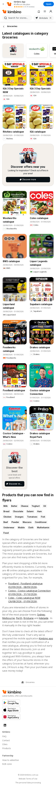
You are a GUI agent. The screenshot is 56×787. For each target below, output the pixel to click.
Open (48, 4)
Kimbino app (46, 638)
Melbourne (8, 618)
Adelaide (43, 618)
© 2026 (28, 775)
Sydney (41, 614)
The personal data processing (28, 782)
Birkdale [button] (43, 18)
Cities (4, 744)
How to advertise (10, 760)
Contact (6, 740)
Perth (19, 618)
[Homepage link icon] (22, 682)
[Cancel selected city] (50, 17)
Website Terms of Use (28, 779)
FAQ (4, 736)
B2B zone (7, 764)
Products (6, 748)
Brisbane (28, 618)
